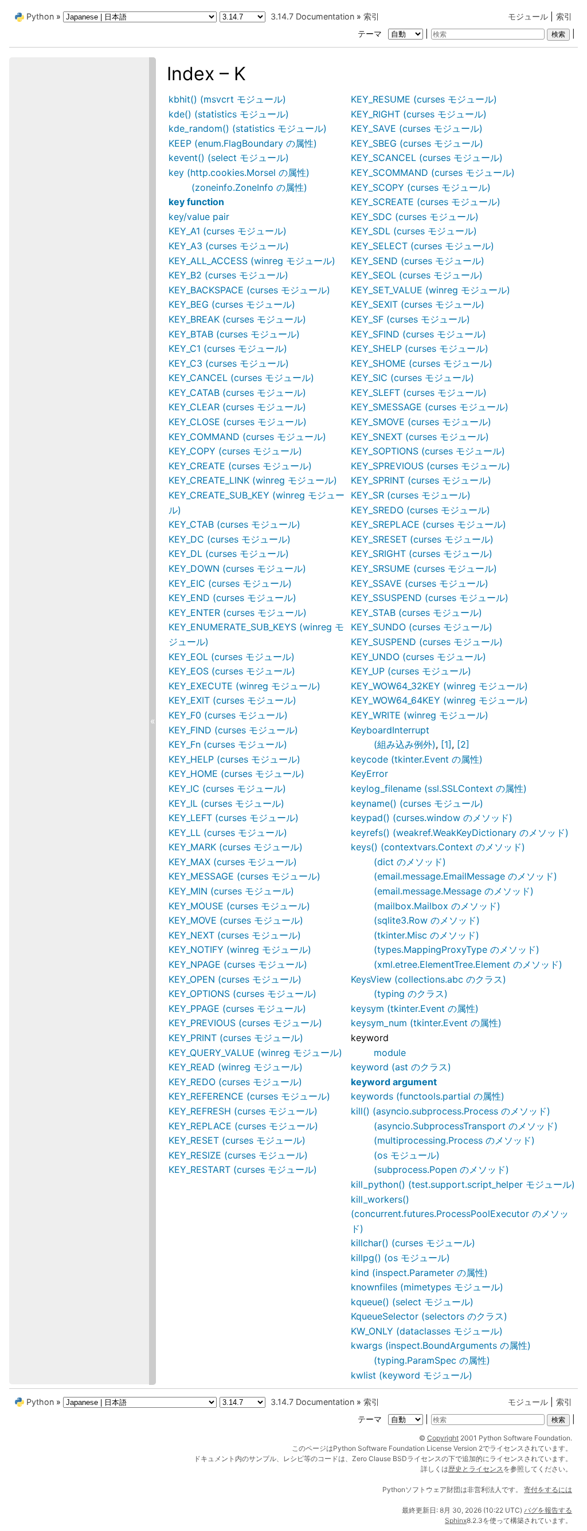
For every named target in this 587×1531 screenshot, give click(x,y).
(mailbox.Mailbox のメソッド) (437, 906)
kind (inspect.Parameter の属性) (419, 1272)
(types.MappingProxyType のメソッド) (456, 949)
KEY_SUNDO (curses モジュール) (421, 627)
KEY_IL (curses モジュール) (226, 803)
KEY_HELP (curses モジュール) (234, 759)
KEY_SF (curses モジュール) (410, 319)
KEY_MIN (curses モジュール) (231, 891)
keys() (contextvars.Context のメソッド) (438, 847)
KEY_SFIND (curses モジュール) (418, 334)
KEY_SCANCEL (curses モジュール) (427, 157)
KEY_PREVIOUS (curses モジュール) (245, 1022)
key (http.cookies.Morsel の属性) (239, 172)
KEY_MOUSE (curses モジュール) (239, 906)
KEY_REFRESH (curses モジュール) (243, 1111)
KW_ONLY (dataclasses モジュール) (427, 1331)
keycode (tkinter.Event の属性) (417, 759)
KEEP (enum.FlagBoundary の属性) (243, 143)
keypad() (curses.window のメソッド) (431, 817)
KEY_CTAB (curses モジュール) (234, 524)
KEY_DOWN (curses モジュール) (237, 568)
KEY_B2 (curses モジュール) (228, 275)
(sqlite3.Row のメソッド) (427, 920)
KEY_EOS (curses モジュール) (232, 671)
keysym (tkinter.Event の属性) (415, 1008)
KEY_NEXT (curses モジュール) (235, 935)
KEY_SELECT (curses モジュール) (422, 246)
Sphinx (456, 1520)
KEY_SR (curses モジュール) (411, 495)
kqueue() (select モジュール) (412, 1302)
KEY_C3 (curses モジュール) (229, 363)
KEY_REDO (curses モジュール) (235, 1082)
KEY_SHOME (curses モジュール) (421, 363)
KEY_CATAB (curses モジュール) (237, 392)
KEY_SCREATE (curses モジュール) (425, 201)
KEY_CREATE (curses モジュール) (240, 466)
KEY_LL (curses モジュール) (228, 832)
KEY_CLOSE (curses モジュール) (238, 421)
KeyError (369, 773)
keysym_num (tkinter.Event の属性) (426, 1022)
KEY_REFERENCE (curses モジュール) (249, 1096)
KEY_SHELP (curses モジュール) (419, 348)
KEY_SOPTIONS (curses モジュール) (428, 451)
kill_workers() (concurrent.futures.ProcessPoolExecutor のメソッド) (460, 1214)
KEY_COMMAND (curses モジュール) (247, 436)
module (390, 1052)
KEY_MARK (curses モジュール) (236, 847)
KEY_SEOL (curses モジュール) (417, 275)
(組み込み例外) (405, 744)
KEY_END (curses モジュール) (232, 597)
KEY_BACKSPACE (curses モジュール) (249, 290)
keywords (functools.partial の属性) (427, 1096)
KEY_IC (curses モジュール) (227, 788)
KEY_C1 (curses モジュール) (228, 348)
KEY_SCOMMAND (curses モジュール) (433, 172)
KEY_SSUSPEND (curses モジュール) (429, 597)
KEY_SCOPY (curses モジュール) (421, 187)
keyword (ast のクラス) (401, 1067)
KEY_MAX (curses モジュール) (233, 861)
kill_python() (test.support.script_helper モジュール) (463, 1184)
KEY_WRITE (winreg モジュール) (419, 715)
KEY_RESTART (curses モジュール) (243, 1169)
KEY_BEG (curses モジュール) (232, 304)
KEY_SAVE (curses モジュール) (417, 128)
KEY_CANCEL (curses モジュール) (241, 377)
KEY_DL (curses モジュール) (229, 553)
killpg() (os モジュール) (400, 1257)
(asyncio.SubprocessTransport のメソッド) (466, 1126)
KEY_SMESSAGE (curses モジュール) (429, 407)
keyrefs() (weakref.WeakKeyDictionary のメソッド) (460, 832)
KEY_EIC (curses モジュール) (230, 583)
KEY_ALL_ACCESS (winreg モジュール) (252, 260)
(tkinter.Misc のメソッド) (426, 935)
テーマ (371, 33)
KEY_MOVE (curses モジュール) (236, 920)
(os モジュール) (407, 1155)
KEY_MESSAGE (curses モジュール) (244, 876)
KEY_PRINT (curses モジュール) (236, 1037)
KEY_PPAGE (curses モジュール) (237, 1008)
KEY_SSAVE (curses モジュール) (419, 583)
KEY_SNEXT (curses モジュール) (420, 436)
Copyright (443, 1438)
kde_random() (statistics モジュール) (248, 128)
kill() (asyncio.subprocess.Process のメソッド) (450, 1111)
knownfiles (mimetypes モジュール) (427, 1287)
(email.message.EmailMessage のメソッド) (465, 876)
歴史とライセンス (475, 1469)
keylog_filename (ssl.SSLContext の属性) (439, 788)
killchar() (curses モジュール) (413, 1243)
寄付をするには (548, 1489)
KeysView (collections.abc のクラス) (428, 979)
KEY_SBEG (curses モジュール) (417, 143)
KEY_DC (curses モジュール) (230, 539)
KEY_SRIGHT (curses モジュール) (421, 553)
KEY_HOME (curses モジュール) (236, 773)
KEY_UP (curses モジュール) (411, 671)
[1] (446, 744)
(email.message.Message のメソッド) (454, 891)
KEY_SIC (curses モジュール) (412, 377)
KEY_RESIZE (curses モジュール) (238, 1155)
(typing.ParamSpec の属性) (432, 1360)
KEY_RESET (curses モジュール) (237, 1140)
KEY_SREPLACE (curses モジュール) (428, 524)
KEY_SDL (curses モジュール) (414, 231)
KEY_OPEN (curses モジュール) (235, 979)
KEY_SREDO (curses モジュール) (420, 510)
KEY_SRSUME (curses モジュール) (424, 568)
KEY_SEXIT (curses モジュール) (417, 304)
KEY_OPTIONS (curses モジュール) (242, 993)
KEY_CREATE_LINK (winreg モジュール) (253, 480)
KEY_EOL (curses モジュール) (232, 656)
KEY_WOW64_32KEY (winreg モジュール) (439, 686)
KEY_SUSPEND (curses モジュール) (427, 641)
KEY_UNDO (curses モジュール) (418, 656)
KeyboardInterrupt (390, 730)
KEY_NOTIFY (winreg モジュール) (240, 949)
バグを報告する (548, 1510)
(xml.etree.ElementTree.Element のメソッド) (468, 964)
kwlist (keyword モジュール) (411, 1375)
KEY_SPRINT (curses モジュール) (421, 480)
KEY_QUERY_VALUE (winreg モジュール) (255, 1052)
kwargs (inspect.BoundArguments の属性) (441, 1345)
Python (40, 16)
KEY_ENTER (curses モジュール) (238, 612)
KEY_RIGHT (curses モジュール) (419, 114)
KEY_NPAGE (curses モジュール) (238, 964)
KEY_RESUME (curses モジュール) (424, 99)
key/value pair (199, 216)
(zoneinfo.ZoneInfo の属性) (249, 187)
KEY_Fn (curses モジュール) (228, 744)
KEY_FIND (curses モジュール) (233, 730)
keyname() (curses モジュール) (417, 803)
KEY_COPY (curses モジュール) (235, 451)
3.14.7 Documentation (312, 16)
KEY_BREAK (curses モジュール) (237, 319)
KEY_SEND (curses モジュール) (417, 260)
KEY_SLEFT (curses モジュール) (419, 392)
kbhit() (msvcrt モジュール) (227, 99)
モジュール (528, 16)
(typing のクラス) (411, 993)
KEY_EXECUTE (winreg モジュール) (244, 686)
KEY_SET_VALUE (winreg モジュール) (430, 290)
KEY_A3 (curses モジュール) (229, 246)
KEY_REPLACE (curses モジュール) (243, 1126)
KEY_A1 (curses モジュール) (228, 231)
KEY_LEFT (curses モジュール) (234, 817)
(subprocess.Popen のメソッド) (441, 1169)
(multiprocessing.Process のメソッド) (454, 1140)
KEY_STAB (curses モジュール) (416, 612)
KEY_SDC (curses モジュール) (415, 216)
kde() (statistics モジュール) (229, 114)
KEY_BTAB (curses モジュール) (234, 334)
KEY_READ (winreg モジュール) (236, 1067)
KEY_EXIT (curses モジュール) (232, 700)
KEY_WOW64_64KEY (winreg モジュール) (439, 700)
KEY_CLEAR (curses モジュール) (237, 407)
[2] (463, 744)
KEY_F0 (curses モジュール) (228, 715)
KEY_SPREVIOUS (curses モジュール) (430, 466)
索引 (564, 16)
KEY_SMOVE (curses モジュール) (421, 421)
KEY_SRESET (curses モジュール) (422, 539)
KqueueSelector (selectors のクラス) (429, 1316)
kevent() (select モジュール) (229, 157)
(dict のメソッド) (410, 861)
